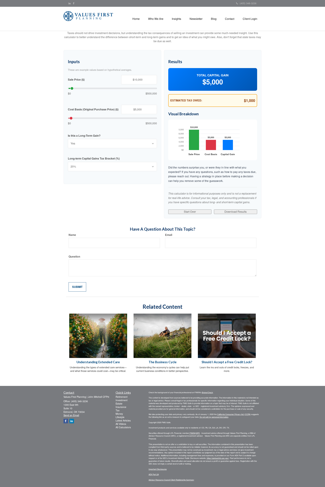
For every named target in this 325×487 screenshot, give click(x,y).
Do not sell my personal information (214, 417)
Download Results (235, 212)
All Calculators (123, 427)
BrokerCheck (207, 392)
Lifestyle (120, 417)
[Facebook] (73, 3)
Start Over (190, 212)
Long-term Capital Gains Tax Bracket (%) (94, 158)
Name (72, 235)
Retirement (121, 396)
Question (74, 256)
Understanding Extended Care (98, 362)
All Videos (121, 424)
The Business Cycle (163, 362)
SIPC (198, 433)
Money (119, 413)
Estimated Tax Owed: (186, 100)
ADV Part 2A (154, 474)
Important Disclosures (158, 469)
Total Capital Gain (213, 75)
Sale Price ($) (76, 79)
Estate (119, 403)
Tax (118, 410)
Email (168, 235)
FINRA (192, 433)
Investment (121, 400)
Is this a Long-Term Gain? (84, 135)
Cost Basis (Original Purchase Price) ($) (93, 109)
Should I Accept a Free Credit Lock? (227, 362)
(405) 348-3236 (248, 3)
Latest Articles (123, 420)
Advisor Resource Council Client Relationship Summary (171, 479)
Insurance (121, 407)
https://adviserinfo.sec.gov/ (218, 458)
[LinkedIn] (70, 3)
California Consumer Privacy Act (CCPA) (234, 414)
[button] (156, 19)
